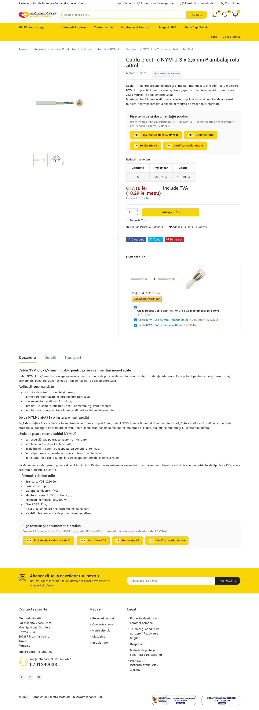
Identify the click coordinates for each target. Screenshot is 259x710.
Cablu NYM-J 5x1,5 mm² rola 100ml (160, 325)
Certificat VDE (204, 135)
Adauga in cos (171, 212)
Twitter (30, 677)
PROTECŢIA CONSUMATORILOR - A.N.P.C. (144, 665)
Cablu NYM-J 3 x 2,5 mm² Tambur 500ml (163, 320)
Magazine (98, 636)
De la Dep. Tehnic (197, 27)
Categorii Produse (74, 27)
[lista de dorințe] (224, 14)
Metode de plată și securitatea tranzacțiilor (146, 652)
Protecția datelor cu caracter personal (143, 620)
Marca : (131, 73)
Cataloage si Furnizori (136, 27)
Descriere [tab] (27, 357)
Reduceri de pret (103, 618)
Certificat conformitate (188, 146)
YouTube (39, 677)
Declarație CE (148, 146)
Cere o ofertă (231, 37)
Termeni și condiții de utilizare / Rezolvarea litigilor (144, 633)
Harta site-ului (101, 630)
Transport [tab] (73, 357)
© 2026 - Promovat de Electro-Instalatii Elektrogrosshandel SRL (61, 697)
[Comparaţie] (214, 14)
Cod (156, 73)
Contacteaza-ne (33, 609)
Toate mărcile (103, 27)
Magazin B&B (168, 27)
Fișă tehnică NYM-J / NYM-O (160, 135)
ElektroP (142, 73)
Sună (214, 37)
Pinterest (176, 239)
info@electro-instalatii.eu (35, 652)
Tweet (157, 239)
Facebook (22, 677)
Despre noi (137, 644)
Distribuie (138, 239)
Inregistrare (100, 643)
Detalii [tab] (50, 357)
